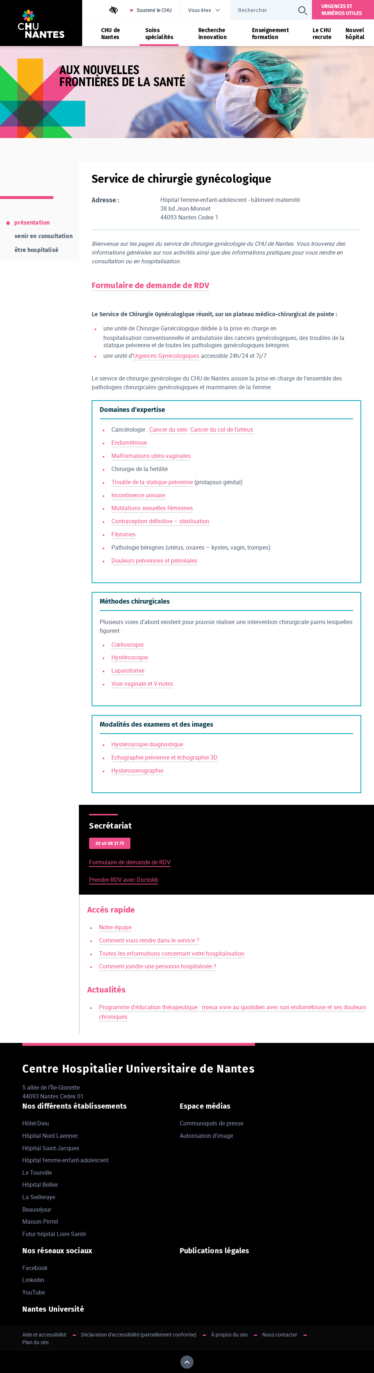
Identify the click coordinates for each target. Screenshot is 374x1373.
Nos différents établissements (74, 1106)
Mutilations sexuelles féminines (152, 508)
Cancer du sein (168, 429)
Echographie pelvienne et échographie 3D (164, 757)
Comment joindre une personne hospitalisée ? (157, 966)
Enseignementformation (270, 33)
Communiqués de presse (211, 1123)
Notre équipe (115, 927)
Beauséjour (36, 1209)
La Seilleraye (38, 1197)
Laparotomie (127, 670)
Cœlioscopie (127, 644)
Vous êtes (199, 10)
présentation (32, 222)
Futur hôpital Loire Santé (54, 1234)
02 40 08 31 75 (110, 843)
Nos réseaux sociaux (57, 1250)
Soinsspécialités (159, 33)
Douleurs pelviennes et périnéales (154, 561)
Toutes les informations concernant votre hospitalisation (171, 953)
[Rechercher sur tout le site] (303, 11)
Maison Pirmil (40, 1221)
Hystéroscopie (129, 657)
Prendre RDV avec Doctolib (123, 880)
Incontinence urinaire (138, 495)
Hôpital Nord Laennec (50, 1136)
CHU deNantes (110, 33)
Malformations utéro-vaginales (151, 456)
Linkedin (33, 1280)
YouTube (33, 1292)
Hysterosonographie (137, 770)
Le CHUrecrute (322, 33)
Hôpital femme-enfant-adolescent (65, 1160)
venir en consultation (43, 236)
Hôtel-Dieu (35, 1123)
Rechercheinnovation (212, 33)
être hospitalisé (36, 249)
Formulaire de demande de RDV (130, 862)
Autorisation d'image (206, 1136)
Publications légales (214, 1250)
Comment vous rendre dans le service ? (149, 940)
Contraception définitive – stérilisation (160, 521)
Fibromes (123, 534)
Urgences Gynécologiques (166, 356)
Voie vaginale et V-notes (142, 684)
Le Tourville (37, 1173)
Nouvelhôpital (355, 33)
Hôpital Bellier (40, 1185)
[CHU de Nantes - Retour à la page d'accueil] (41, 25)
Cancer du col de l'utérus (222, 429)
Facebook (34, 1268)
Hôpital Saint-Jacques (50, 1148)
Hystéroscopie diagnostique (147, 744)
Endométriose (129, 443)
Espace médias (205, 1106)
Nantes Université (53, 1309)
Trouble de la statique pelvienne (152, 482)
